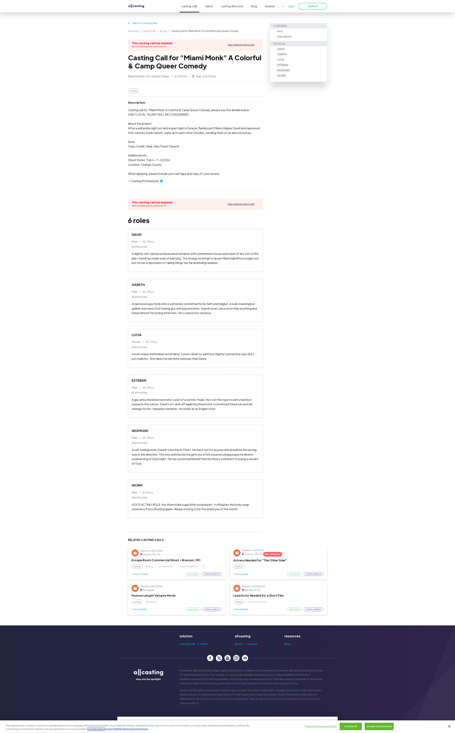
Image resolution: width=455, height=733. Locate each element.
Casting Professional (144, 181)
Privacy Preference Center (321, 726)
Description (284, 36)
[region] (227, 726)
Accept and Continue (379, 726)
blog (254, 6)
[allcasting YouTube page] (227, 658)
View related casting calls (241, 44)
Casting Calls (149, 31)
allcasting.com (193, 694)
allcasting (133, 31)
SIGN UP (313, 6)
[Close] (449, 726)
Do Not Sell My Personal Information (126, 729)
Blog (287, 644)
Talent (204, 644)
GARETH (282, 54)
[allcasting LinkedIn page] (245, 658)
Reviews (252, 644)
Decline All (351, 726)
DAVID (281, 49)
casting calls (189, 6)
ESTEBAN (282, 65)
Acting (163, 31)
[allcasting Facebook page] (210, 658)
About (239, 644)
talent (209, 6)
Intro (280, 31)
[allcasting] (136, 6)
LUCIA (280, 59)
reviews (270, 6)
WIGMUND (283, 70)
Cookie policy (96, 729)
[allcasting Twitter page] (219, 658)
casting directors (232, 6)
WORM (281, 75)
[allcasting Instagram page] (236, 658)
